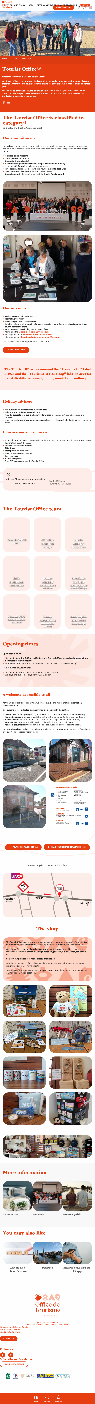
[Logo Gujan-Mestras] (62, 1375)
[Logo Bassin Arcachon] (28, 1375)
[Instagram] (11, 1355)
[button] (84, 7)
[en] (91, 7)
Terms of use (56, 1324)
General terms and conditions (38, 1324)
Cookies (65, 1324)
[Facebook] (3, 1355)
